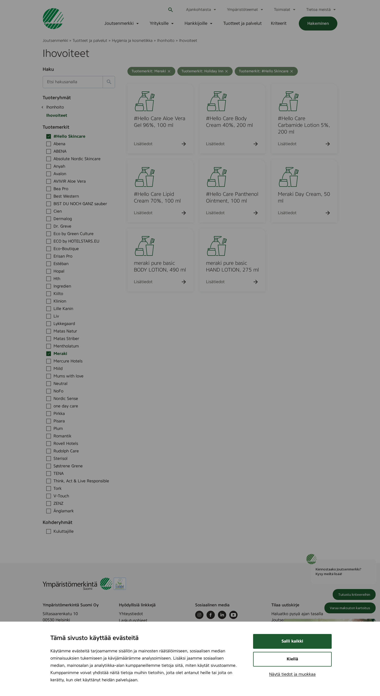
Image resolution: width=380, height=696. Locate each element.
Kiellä (292, 659)
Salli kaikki (292, 641)
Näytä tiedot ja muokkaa (292, 674)
